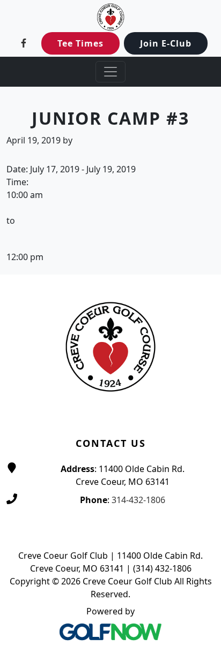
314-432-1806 (138, 500)
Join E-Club (165, 43)
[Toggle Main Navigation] (110, 71)
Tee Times (80, 43)
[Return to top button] (200, 254)
